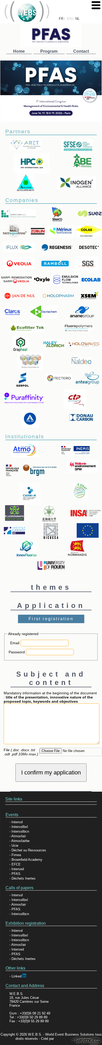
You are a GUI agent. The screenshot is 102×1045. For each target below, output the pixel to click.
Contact (81, 51)
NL (77, 19)
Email (14, 643)
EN (69, 19)
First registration (51, 619)
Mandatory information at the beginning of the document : (50, 697)
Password (17, 652)
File (21, 752)
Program (49, 51)
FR (61, 19)
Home (19, 51)
